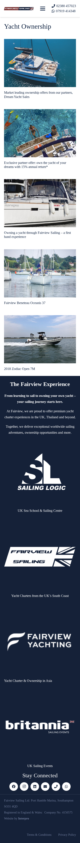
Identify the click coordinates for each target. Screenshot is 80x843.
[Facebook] (13, 786)
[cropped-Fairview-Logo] (19, 8)
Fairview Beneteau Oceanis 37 (24, 303)
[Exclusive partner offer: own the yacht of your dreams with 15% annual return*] (40, 133)
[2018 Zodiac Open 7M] (40, 339)
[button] (42, 8)
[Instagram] (24, 786)
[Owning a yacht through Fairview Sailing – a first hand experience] (40, 203)
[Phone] (56, 786)
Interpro (23, 818)
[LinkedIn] (35, 786)
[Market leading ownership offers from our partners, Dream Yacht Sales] (40, 63)
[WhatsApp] (66, 786)
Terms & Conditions (39, 834)
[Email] (45, 786)
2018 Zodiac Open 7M (19, 369)
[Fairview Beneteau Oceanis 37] (40, 273)
